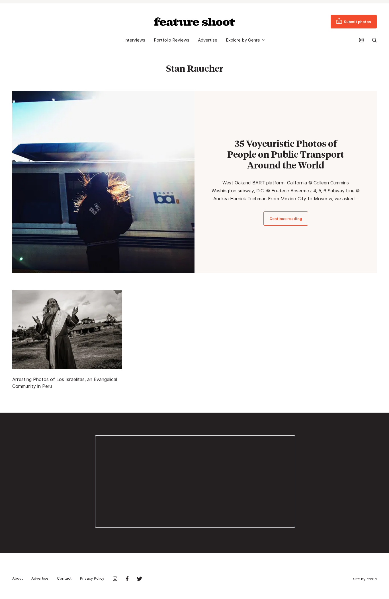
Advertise (207, 40)
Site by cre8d (365, 579)
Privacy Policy (92, 578)
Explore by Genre (243, 40)
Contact (64, 578)
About (17, 578)
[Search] (374, 40)
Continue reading (285, 218)
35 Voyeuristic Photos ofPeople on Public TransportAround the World (285, 154)
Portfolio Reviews (171, 40)
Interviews (134, 40)
